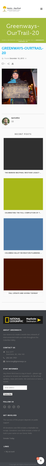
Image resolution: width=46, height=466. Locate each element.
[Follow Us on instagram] (9, 407)
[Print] (14, 63)
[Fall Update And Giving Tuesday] (23, 274)
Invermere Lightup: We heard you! (21, 40)
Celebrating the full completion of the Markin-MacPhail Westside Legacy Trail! (24, 213)
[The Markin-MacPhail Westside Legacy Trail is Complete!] (23, 154)
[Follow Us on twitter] (13, 407)
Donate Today (8, 438)
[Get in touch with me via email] (13, 122)
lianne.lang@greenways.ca (16, 361)
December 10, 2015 (17, 58)
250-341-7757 (11, 358)
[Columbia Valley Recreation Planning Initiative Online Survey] (23, 234)
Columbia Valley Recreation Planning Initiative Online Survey (24, 253)
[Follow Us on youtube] (18, 407)
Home (4, 40)
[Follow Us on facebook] (4, 407)
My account (10, 451)
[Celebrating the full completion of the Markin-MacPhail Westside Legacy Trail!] (23, 194)
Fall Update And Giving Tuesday (23, 293)
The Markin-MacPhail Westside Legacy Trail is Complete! (24, 173)
